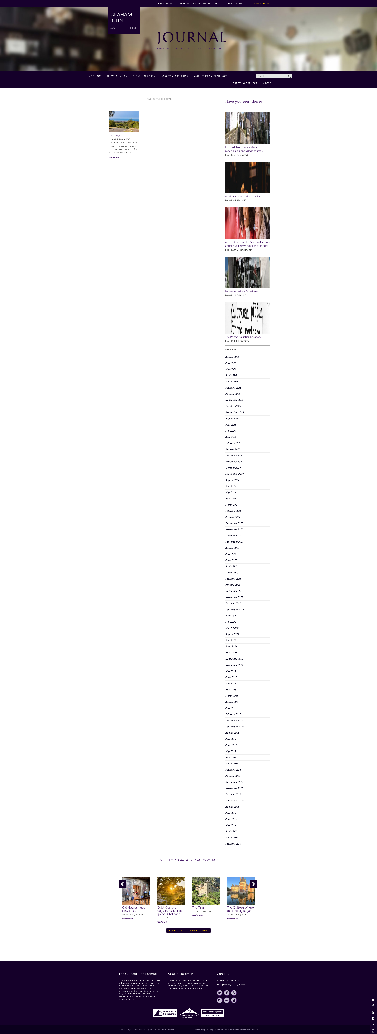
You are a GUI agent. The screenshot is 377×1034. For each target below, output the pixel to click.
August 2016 (232, 732)
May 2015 (230, 825)
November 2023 (234, 529)
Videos (267, 83)
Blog (203, 1030)
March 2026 (231, 381)
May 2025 (230, 430)
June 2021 (231, 646)
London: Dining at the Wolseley (242, 196)
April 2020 (231, 652)
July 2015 (230, 813)
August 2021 (232, 634)
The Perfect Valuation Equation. (243, 337)
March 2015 (231, 837)
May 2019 (230, 671)
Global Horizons (143, 76)
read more (114, 157)
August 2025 (232, 418)
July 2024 (230, 486)
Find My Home (165, 3)
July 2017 (230, 708)
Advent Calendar (201, 3)
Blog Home (94, 76)
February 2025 (233, 443)
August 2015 (232, 806)
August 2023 (232, 548)
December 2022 (234, 591)
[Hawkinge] (124, 121)
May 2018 (230, 683)
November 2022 (234, 597)
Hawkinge (114, 135)
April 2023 (230, 566)
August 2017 (232, 701)
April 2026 (231, 375)
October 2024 (233, 467)
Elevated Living (116, 76)
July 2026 (230, 363)
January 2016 (232, 776)
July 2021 (230, 640)
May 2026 (230, 369)
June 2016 (231, 745)
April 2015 (230, 831)
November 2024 (234, 461)
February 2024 (233, 511)
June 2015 (231, 819)
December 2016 (234, 720)
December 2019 (234, 658)
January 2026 (232, 393)
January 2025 (232, 449)
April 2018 (230, 689)
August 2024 (232, 480)
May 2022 (230, 621)
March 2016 (231, 763)
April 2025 (230, 437)
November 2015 (234, 788)
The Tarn (198, 907)
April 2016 (230, 757)
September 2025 (234, 412)
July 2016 (230, 738)
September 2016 (234, 726)
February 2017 (233, 714)
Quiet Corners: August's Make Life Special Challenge (169, 911)
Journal (228, 3)
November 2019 (234, 665)
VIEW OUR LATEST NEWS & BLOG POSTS (188, 930)
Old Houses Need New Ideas (133, 909)
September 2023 (234, 541)
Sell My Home (182, 3)
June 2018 (231, 677)
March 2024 (231, 504)
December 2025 (234, 400)
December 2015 (234, 782)
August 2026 (232, 356)
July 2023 (230, 554)
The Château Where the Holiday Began (240, 909)
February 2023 (233, 578)
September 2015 (234, 800)
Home (197, 1030)
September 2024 (234, 474)
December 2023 (234, 523)
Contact (240, 3)
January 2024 (232, 517)
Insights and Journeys (174, 76)
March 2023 (231, 572)
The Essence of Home (245, 83)
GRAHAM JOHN (123, 20)
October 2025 (233, 406)
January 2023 (232, 584)
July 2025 (230, 424)
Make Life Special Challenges (210, 76)
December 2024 (234, 455)
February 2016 (233, 769)
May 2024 (230, 492)
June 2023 (231, 560)
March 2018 (231, 695)
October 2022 (233, 603)
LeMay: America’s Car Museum (242, 291)
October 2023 (233, 535)
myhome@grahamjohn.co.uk (234, 984)
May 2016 (230, 751)
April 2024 (231, 498)
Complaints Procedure (239, 1030)
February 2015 (233, 843)
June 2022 (231, 615)
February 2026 (233, 387)
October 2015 (232, 794)
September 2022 (234, 609)
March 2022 (231, 628)
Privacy (210, 1030)
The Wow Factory (165, 1030)
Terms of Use (220, 1030)
